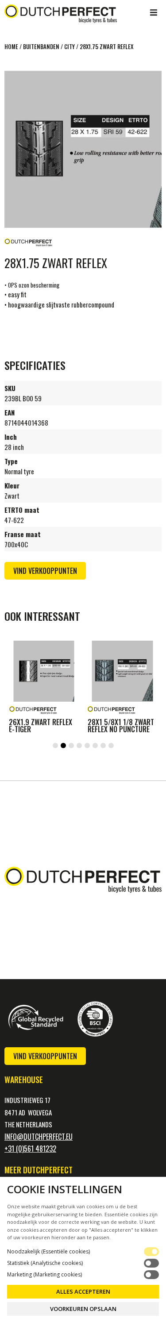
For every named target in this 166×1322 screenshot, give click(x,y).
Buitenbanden (41, 46)
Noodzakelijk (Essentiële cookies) (48, 1251)
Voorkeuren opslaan (83, 1309)
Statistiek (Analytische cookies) (45, 1263)
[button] (154, 12)
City (69, 46)
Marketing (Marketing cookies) (44, 1274)
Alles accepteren (83, 1291)
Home (11, 46)
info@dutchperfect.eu (38, 1136)
